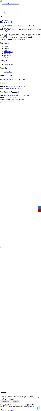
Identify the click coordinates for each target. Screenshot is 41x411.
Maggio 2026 (8, 72)
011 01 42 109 (10, 86)
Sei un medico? (8, 55)
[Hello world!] (1, 18)
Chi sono (6, 46)
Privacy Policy (5, 401)
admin (32, 26)
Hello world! (6, 22)
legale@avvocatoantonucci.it (12, 88)
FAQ (5, 50)
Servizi (6, 57)
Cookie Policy (15, 401)
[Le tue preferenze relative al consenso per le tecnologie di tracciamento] (37, 407)
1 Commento (14, 26)
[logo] (9, 4)
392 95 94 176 (20, 86)
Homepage (7, 53)
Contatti (6, 48)
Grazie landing (8, 52)
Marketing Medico (28, 406)
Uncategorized (24, 26)
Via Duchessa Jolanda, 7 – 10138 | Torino (12, 79)
